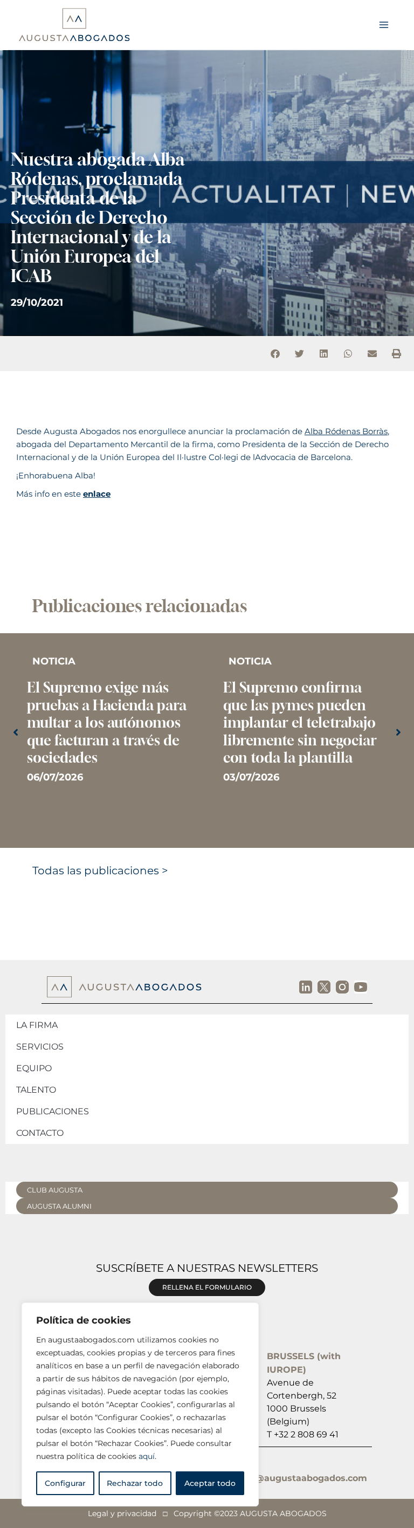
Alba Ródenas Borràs (346, 431)
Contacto (40, 1133)
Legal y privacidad (122, 1513)
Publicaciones (52, 1111)
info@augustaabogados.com (302, 1478)
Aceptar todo (210, 1483)
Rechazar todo (135, 1483)
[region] (140, 1404)
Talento (36, 1090)
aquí (147, 1456)
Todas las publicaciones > (100, 853)
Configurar (65, 1483)
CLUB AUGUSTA (54, 1190)
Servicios (40, 1046)
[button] (275, 353)
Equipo (34, 1068)
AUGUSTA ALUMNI (59, 1206)
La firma (37, 1025)
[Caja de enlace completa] (109, 725)
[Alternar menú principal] (383, 24)
